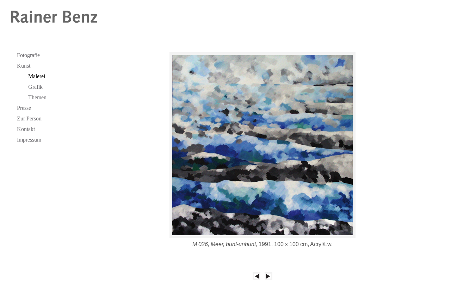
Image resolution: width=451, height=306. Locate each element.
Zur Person (29, 118)
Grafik (35, 87)
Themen (37, 97)
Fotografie (28, 55)
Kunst (23, 66)
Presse (24, 108)
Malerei (36, 76)
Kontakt (26, 129)
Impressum (29, 140)
